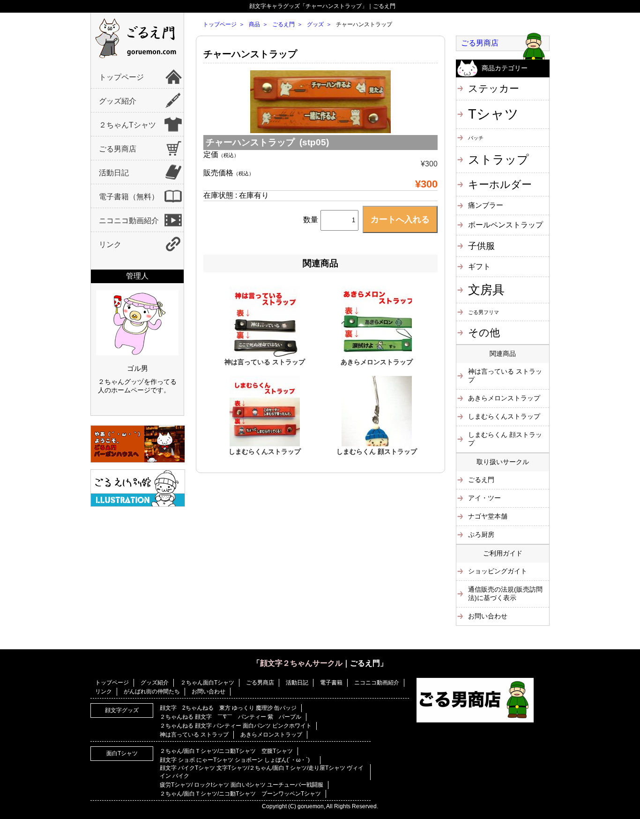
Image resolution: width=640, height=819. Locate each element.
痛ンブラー (485, 205)
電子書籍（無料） (129, 197)
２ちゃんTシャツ (127, 125)
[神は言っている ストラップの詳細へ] (265, 354)
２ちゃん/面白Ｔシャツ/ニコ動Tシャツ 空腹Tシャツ (226, 751)
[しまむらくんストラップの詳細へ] (265, 444)
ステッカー (493, 88)
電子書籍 (331, 682)
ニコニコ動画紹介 (129, 221)
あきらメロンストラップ (377, 362)
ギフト (479, 266)
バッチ (476, 138)
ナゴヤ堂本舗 (487, 516)
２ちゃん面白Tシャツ (207, 682)
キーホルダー (500, 184)
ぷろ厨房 (481, 534)
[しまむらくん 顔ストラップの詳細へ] (377, 444)
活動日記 (114, 173)
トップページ (121, 77)
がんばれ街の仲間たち (152, 691)
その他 (484, 332)
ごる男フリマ (483, 312)
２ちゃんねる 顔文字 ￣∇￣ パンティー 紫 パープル (230, 717)
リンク (110, 244)
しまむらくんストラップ (265, 451)
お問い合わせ (487, 616)
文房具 (486, 290)
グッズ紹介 (117, 101)
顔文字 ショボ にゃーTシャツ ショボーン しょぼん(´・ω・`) (237, 760)
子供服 (481, 246)
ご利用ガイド (502, 553)
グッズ (315, 24)
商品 (254, 24)
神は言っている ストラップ (264, 362)
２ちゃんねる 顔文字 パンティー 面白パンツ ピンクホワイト (236, 725)
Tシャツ (493, 113)
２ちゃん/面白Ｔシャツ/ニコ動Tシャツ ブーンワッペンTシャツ (240, 793)
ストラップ (498, 159)
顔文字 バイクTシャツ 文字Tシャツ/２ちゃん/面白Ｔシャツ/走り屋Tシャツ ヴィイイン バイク (262, 772)
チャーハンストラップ (250, 54)
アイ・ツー (484, 498)
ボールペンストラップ (505, 224)
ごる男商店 (117, 149)
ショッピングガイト (497, 571)
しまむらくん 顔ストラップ (376, 451)
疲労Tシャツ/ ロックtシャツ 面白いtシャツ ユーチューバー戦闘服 (241, 784)
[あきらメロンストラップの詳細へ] (377, 354)
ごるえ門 (283, 24)
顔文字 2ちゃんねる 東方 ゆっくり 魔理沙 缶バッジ (228, 708)
